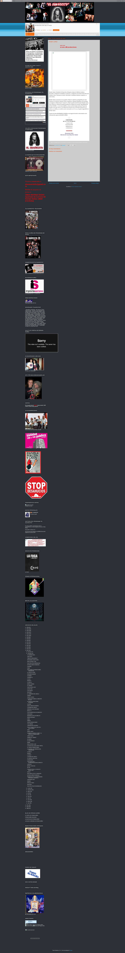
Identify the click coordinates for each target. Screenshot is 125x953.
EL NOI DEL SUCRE (31, 672)
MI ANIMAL (29, 739)
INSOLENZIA (29, 714)
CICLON (28, 679)
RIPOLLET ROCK (30, 782)
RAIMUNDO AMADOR (31, 674)
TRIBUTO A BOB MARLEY (32, 658)
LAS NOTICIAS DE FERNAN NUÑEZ (32, 819)
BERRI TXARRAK (30, 684)
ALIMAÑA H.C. (30, 677)
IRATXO (28, 771)
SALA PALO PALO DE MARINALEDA (34, 786)
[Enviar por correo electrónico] (70, 145)
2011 (28, 805)
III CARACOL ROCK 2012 (32, 758)
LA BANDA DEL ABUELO (32, 707)
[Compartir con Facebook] (74, 145)
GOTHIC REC (30, 688)
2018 (28, 640)
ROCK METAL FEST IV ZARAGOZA (34, 773)
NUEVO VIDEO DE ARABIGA (33, 705)
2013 (28, 648)
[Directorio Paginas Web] (34, 924)
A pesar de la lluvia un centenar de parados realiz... (33, 770)
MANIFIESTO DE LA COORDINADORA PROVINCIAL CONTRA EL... (34, 777)
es (30, 921)
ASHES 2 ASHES (30, 697)
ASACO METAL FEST (31, 687)
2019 (28, 638)
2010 (28, 806)
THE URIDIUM (30, 723)
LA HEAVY (29, 755)
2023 (28, 632)
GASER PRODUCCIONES (32, 722)
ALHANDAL (29, 675)
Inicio (75, 183)
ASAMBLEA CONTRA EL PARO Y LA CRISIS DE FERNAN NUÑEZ (34, 734)
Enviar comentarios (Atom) (77, 186)
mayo (29, 796)
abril (28, 798)
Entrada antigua (95, 183)
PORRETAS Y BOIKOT (31, 737)
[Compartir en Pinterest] (75, 145)
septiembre (30, 789)
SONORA (29, 695)
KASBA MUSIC (30, 759)
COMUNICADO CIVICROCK (32, 725)
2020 (28, 637)
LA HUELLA (29, 682)
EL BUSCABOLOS (30, 740)
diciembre (30, 651)
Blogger (71, 950)
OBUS (28, 729)
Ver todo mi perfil (33, 514)
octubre (29, 788)
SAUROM (29, 704)
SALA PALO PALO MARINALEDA (33, 663)
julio (28, 793)
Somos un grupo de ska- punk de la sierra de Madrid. (34, 728)
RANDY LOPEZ (30, 731)
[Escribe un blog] (71, 145)
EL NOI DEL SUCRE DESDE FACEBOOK (32, 702)
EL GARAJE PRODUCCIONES (33, 747)
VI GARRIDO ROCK (31, 654)
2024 (28, 630)
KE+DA (28, 767)
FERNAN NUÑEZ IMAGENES (31, 817)
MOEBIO (29, 753)
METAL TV (29, 710)
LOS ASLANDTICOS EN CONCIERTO (34, 712)
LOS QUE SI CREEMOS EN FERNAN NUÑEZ (34, 821)
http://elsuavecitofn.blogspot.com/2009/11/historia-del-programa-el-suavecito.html (35, 532)
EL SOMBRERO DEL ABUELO (33, 693)
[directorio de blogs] (29, 925)
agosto (29, 791)
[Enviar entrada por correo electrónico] (68, 145)
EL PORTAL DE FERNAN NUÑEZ (31, 815)
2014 (28, 647)
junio (29, 794)
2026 (28, 627)
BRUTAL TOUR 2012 (31, 765)
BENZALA (29, 680)
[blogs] (26, 923)
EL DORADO (29, 685)
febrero (29, 801)
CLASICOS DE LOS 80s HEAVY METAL (35, 745)
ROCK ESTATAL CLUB (31, 661)
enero (29, 803)
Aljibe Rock (34, 542)
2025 (28, 628)
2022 (28, 633)
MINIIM (28, 742)
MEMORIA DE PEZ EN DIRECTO (33, 715)
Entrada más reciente (54, 183)
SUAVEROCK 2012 (31, 779)
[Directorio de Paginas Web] (38, 925)
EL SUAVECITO (35, 512)
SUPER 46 (29, 764)
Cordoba (29, 922)
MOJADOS (29, 692)
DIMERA (29, 720)
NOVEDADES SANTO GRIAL (33, 659)
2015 (28, 645)
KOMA (28, 668)
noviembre (30, 653)
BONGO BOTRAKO (31, 717)
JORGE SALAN (30, 735)
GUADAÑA (29, 666)
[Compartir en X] (73, 145)
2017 (28, 642)
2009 (28, 808)
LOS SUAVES (30, 690)
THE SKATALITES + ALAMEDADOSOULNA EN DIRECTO (34, 762)
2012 (28, 650)
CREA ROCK (29, 656)
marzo (29, 799)
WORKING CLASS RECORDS (33, 709)
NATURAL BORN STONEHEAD (33, 664)
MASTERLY (29, 784)
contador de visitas (28, 505)
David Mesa (30, 539)
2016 (28, 643)
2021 (28, 635)
